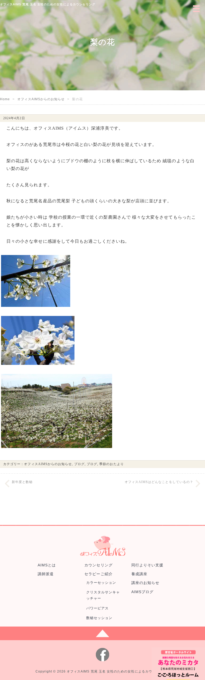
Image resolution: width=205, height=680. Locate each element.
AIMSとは (47, 565)
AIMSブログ (142, 592)
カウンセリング (98, 565)
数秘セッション (99, 618)
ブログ (79, 464)
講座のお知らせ (145, 583)
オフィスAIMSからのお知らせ (41, 99)
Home (5, 99)
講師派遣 (46, 574)
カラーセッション (101, 583)
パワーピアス (97, 608)
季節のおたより (111, 464)
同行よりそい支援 (147, 565)
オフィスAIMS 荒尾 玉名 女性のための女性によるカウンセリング (118, 671)
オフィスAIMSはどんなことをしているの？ (159, 482)
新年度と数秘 (22, 482)
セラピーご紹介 (98, 574)
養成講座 (139, 574)
